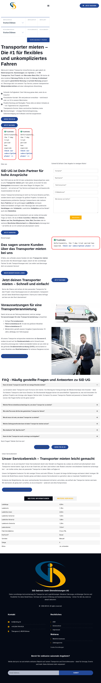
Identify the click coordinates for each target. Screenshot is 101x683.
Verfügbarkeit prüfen (38, 40)
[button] (48, 5)
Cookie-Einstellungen (57, 647)
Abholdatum (32, 19)
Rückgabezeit (44, 29)
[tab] (38, 498)
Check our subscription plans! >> (10, 153)
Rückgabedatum (33, 29)
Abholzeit (43, 19)
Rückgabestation (8, 29)
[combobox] (13, 23)
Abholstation (7, 19)
